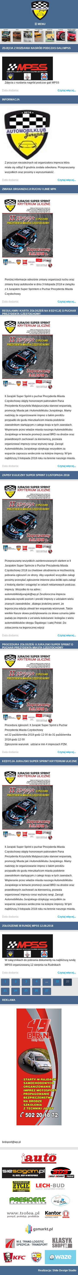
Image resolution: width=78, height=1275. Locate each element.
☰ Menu (40, 24)
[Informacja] (27, 159)
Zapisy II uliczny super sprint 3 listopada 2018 (36, 475)
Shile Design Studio (64, 1270)
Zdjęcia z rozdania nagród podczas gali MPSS (36, 48)
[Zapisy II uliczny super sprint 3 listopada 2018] (27, 552)
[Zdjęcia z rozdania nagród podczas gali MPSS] (27, 79)
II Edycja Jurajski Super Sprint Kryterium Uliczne (39, 761)
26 (36, 990)
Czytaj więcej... (67, 90)
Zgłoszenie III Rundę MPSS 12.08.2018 (27, 925)
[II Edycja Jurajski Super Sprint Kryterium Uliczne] (27, 838)
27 (46, 990)
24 (15, 990)
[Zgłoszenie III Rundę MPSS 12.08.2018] (27, 956)
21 (5, 990)
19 (57, 981)
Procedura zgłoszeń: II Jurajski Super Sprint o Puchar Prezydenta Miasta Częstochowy (37, 646)
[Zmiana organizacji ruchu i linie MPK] (27, 266)
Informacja (11, 99)
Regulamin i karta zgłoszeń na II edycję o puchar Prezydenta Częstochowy (39, 312)
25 (26, 990)
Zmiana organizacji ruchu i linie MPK (29, 189)
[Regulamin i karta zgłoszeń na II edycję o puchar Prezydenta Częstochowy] (27, 388)
